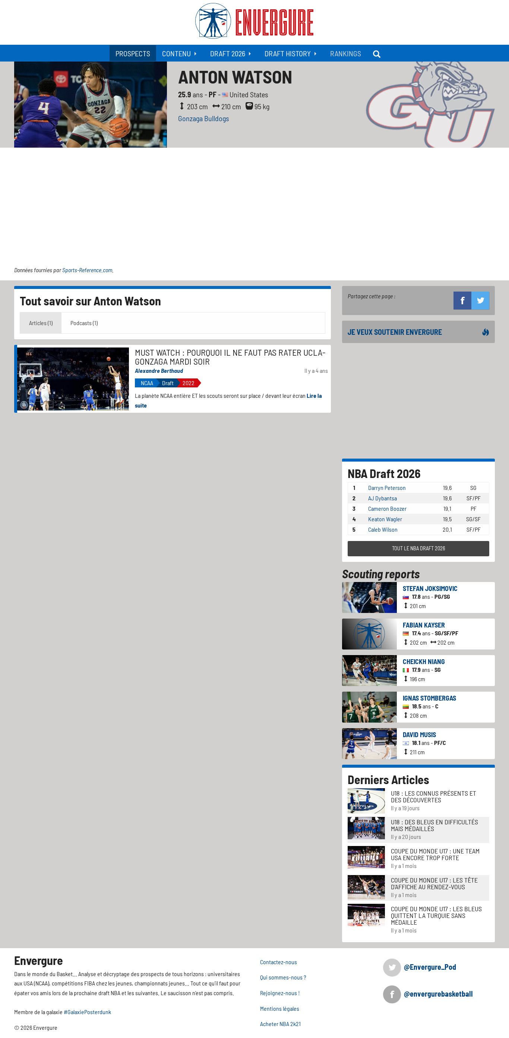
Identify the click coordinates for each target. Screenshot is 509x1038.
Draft (168, 382)
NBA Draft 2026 (384, 473)
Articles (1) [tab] (41, 322)
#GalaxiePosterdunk (87, 1011)
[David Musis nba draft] (369, 742)
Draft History (288, 53)
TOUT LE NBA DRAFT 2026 (418, 548)
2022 (189, 382)
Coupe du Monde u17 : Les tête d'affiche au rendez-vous (434, 883)
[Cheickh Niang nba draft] (369, 669)
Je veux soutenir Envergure (395, 331)
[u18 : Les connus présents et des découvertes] (366, 799)
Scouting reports (381, 573)
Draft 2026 (227, 53)
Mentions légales (279, 1008)
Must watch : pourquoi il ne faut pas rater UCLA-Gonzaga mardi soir (230, 357)
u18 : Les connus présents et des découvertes (433, 796)
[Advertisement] (254, 203)
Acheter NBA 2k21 (280, 1023)
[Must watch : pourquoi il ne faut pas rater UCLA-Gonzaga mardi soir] (73, 377)
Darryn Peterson (387, 487)
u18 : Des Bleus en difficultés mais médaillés (434, 825)
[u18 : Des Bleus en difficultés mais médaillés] (366, 827)
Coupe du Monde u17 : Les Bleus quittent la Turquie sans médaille (436, 915)
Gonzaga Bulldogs (203, 118)
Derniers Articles (388, 779)
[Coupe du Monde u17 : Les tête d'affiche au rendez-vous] (366, 886)
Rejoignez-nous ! (280, 992)
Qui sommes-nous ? (283, 977)
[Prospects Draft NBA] (377, 53)
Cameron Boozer (387, 508)
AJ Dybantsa (382, 497)
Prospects (133, 53)
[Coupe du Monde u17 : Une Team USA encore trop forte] (366, 856)
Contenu (176, 53)
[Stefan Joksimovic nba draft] (369, 596)
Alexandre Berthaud (159, 370)
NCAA (147, 382)
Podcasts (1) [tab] (84, 322)
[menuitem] (133, 53)
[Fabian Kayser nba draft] (369, 632)
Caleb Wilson (383, 529)
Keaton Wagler (385, 518)
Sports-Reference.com (87, 269)
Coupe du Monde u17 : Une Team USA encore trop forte (435, 854)
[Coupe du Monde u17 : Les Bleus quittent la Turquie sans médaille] (366, 914)
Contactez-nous (278, 961)
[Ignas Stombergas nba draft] (369, 706)
